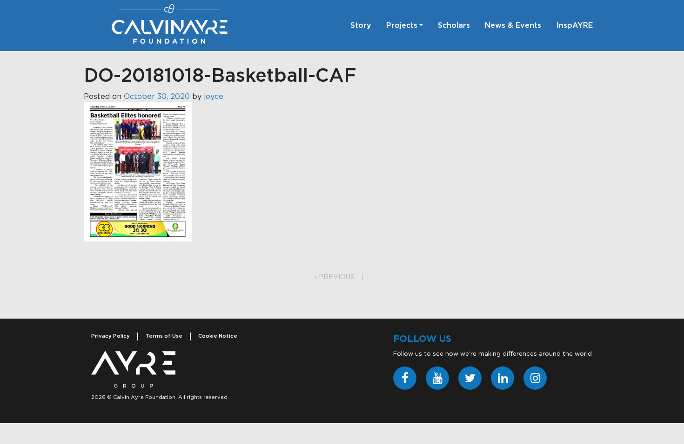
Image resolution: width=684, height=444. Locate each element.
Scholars (454, 25)
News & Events (513, 25)
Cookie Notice (217, 336)
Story (360, 25)
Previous (336, 277)
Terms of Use (164, 336)
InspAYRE (574, 25)
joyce (213, 96)
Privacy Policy (110, 336)
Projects (401, 25)
